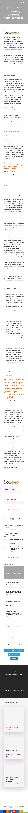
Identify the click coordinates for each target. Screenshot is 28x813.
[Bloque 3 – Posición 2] (14, 626)
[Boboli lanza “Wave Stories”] (14, 719)
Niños (7, 779)
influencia (14, 492)
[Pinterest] (10, 33)
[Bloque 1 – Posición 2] (14, 509)
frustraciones (7, 492)
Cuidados (11, 777)
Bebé (18, 7)
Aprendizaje (11, 7)
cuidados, (6, 489)
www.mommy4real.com (9, 471)
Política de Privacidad (18, 806)
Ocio (17, 750)
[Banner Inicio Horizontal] (14, 499)
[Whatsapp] (12, 33)
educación (13, 489)
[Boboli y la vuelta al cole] (14, 774)
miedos (20, 492)
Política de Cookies (14, 807)
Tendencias (12, 779)
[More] (17, 33)
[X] (7, 33)
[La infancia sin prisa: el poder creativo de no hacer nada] (14, 746)
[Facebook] (5, 33)
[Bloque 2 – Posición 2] (14, 558)
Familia (16, 777)
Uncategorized (9, 781)
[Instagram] (15, 33)
